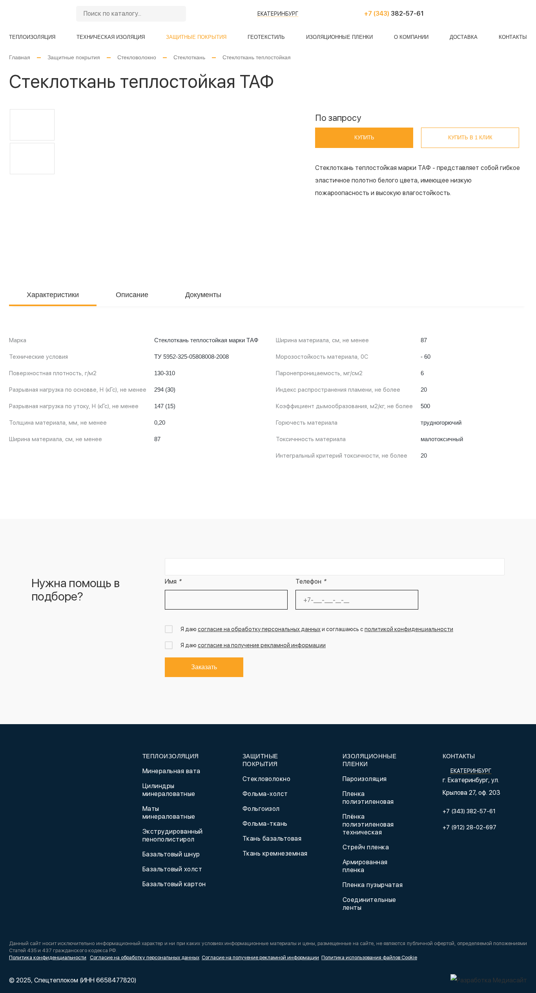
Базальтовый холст (172, 869)
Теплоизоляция (32, 37)
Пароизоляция (365, 779)
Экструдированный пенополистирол (172, 835)
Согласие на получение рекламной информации (260, 957)
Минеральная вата (171, 771)
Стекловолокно (136, 57)
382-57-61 (394, 13)
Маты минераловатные (168, 812)
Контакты (513, 37)
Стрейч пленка (366, 847)
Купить (364, 138)
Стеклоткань (189, 57)
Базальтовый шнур (171, 854)
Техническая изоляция (111, 37)
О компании (411, 37)
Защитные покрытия (196, 37)
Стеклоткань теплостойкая (256, 57)
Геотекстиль (266, 37)
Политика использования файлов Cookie (369, 957)
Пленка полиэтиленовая (368, 797)
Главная (19, 57)
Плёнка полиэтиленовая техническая (368, 824)
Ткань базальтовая (271, 838)
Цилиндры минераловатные (168, 790)
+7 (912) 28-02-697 (469, 827)
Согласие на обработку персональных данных (144, 957)
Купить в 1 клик (470, 138)
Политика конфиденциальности (47, 957)
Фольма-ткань (265, 823)
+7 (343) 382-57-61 (469, 811)
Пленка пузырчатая (373, 885)
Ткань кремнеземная (275, 853)
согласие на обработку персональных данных (259, 629)
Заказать (204, 667)
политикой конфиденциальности (409, 629)
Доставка (464, 37)
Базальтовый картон (174, 884)
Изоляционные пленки (339, 37)
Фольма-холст (265, 794)
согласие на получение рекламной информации (262, 645)
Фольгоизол (261, 808)
